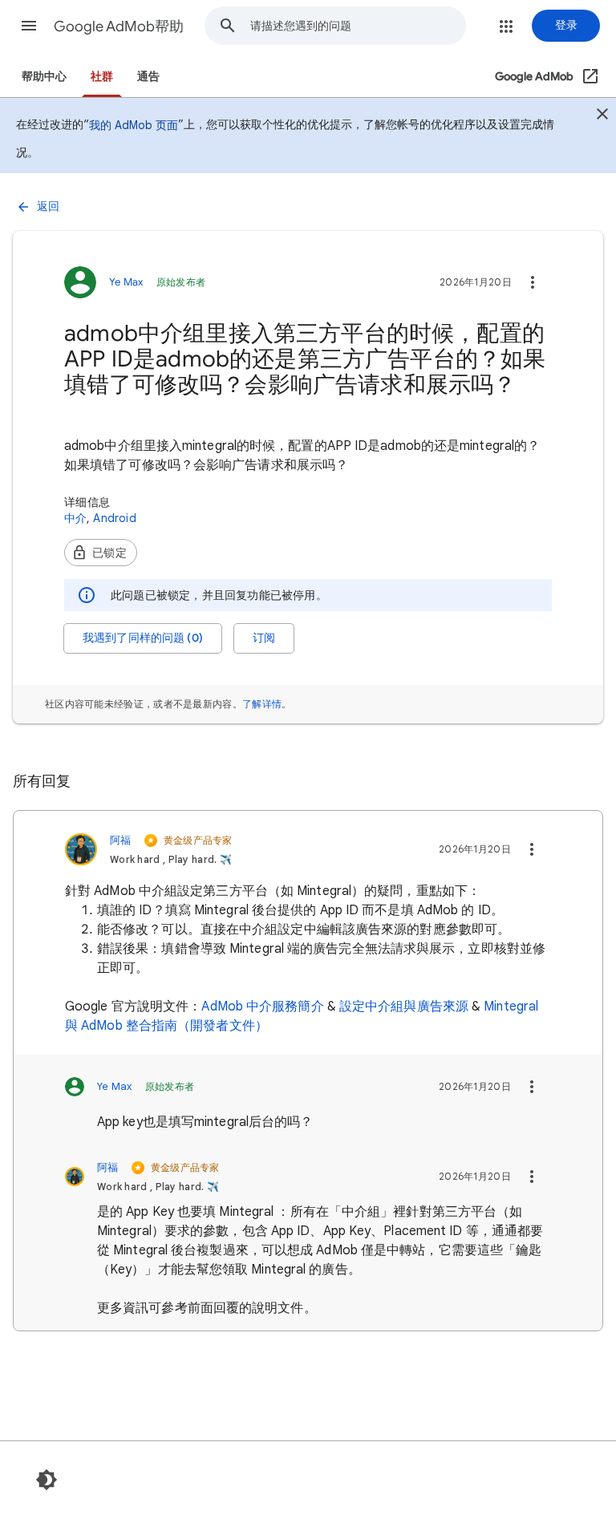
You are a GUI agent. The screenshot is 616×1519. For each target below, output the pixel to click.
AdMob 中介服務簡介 (262, 1006)
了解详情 (262, 704)
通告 (148, 76)
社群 (102, 76)
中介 (75, 518)
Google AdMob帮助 (119, 26)
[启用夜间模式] (46, 1479)
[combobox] (357, 25)
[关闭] (602, 116)
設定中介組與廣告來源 (403, 1006)
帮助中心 (44, 76)
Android (114, 518)
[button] (29, 25)
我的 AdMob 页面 (133, 125)
